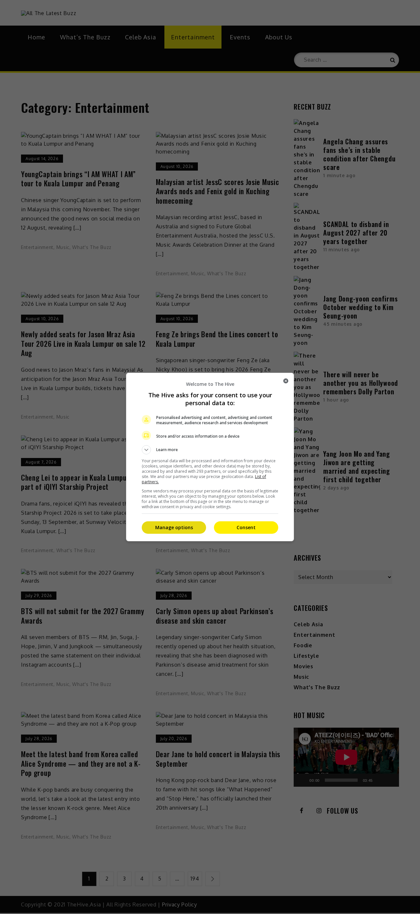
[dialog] (210, 457)
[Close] (285, 380)
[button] (210, 449)
